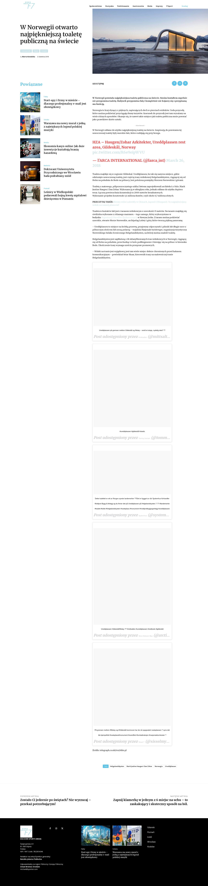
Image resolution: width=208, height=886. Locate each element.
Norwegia (158, 766)
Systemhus (143, 516)
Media (46, 142)
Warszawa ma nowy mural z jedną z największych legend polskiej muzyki (64, 127)
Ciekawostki (26, 51)
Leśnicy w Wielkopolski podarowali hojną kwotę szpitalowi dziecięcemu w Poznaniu (65, 195)
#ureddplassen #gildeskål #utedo (132, 431)
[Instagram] (56, 828)
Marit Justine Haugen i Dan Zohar (139, 766)
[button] (185, 6)
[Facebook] (174, 83)
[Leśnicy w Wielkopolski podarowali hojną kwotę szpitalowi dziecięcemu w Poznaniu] (30, 194)
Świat (36, 51)
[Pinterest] (185, 83)
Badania (47, 165)
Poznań (46, 188)
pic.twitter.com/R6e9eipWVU (118, 152)
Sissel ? (141, 742)
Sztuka (44, 51)
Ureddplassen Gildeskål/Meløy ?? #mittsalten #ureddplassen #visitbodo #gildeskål (132, 629)
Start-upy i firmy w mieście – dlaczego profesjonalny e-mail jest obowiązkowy (65, 104)
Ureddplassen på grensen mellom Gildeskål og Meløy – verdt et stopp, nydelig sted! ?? (132, 330)
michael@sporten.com (29, 869)
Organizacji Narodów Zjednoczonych (119, 217)
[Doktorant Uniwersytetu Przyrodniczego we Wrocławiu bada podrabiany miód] (30, 171)
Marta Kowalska (28, 56)
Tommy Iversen (144, 438)
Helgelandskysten (117, 766)
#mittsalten (143, 337)
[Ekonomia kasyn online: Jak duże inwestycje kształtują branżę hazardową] (30, 148)
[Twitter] (179, 83)
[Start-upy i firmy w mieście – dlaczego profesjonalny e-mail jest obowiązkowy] (30, 102)
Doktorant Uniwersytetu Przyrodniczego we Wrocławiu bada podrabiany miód (62, 172)
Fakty (46, 96)
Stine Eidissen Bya (146, 636)
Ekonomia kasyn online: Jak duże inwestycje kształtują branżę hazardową (64, 149)
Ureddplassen (170, 766)
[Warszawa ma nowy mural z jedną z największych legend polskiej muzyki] (30, 125)
